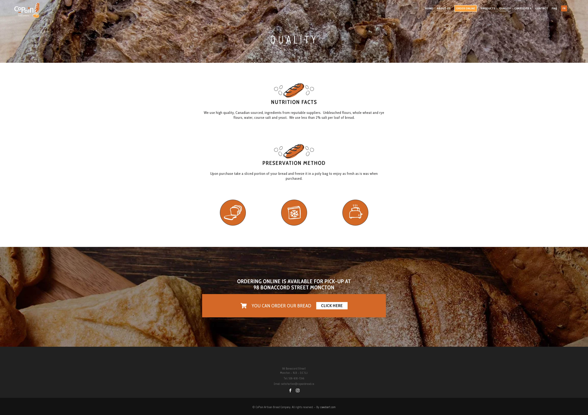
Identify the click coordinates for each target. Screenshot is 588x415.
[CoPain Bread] (27, 8)
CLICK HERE (332, 305)
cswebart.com (328, 407)
